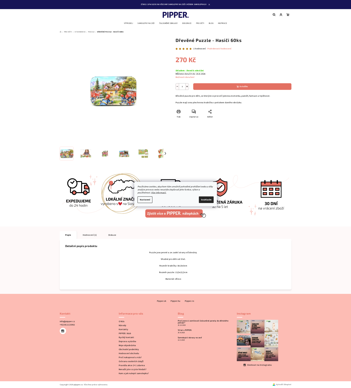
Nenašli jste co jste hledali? (133, 369)
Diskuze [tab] (112, 235)
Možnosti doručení (185, 77)
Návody (122, 325)
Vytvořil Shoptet (283, 384)
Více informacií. (158, 192)
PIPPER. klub (125, 333)
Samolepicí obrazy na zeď (190, 338)
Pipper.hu (175, 301)
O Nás (122, 321)
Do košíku (244, 86)
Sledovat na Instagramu (259, 364)
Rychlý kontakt (126, 337)
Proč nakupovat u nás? (130, 357)
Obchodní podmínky (129, 349)
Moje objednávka (127, 345)
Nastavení (145, 199)
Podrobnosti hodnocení (219, 48)
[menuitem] (128, 23)
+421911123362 (67, 324)
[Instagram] (63, 331)
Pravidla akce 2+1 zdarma (132, 365)
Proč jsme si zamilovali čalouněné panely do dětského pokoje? (203, 322)
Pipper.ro (189, 301)
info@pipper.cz (67, 321)
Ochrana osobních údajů (131, 361)
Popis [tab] (68, 235)
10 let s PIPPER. (185, 330)
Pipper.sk (161, 301)
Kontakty (123, 329)
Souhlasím (206, 199)
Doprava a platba (127, 341)
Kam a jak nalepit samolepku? (134, 373)
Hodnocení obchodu (129, 353)
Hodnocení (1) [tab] (90, 235)
